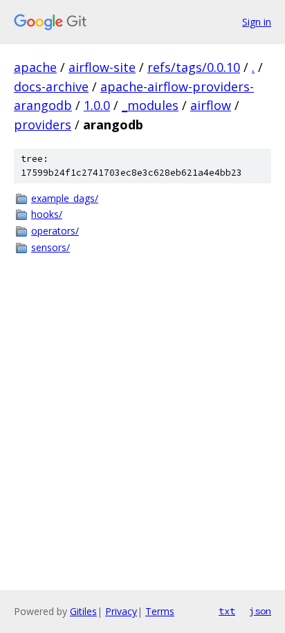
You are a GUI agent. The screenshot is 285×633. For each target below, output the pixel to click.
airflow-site (102, 67)
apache (35, 67)
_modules (150, 105)
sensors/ (50, 247)
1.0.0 (97, 105)
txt (227, 611)
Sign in (256, 21)
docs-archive (51, 86)
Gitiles (83, 611)
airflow (210, 105)
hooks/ (46, 214)
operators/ (55, 230)
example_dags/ (64, 198)
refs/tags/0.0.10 (193, 67)
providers (42, 124)
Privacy (121, 611)
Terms (159, 611)
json (260, 611)
